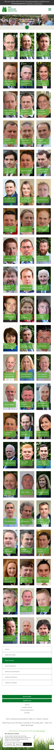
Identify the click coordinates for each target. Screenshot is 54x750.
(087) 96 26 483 (27, 725)
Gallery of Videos (11, 683)
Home (27, 705)
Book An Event (27, 696)
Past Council (9, 660)
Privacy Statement (27, 710)
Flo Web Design (39, 731)
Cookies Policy (27, 707)
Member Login (27, 700)
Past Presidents (10, 666)
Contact (27, 713)
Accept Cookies (38, 3)
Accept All (27, 744)
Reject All (18, 744)
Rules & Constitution (12, 671)
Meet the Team (10, 655)
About (7, 649)
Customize (9, 744)
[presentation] (2, 20)
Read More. (30, 3)
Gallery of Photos (11, 677)
